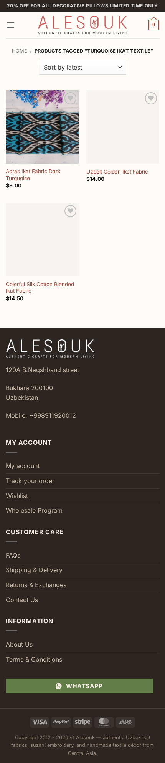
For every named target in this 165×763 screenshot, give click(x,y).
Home (19, 51)
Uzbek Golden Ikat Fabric (117, 172)
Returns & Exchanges (36, 585)
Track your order (30, 481)
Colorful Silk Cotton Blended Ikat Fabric (40, 287)
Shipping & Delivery (34, 570)
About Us (19, 644)
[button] (10, 24)
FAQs (13, 555)
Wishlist (17, 496)
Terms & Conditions (34, 659)
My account (23, 466)
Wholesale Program (34, 510)
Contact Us (22, 600)
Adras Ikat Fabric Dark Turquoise (33, 174)
